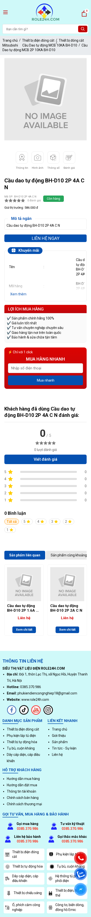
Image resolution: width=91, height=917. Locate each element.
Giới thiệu (59, 736)
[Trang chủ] (45, 21)
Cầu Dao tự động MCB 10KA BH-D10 (49, 45)
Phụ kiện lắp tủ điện (21, 736)
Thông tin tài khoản (21, 791)
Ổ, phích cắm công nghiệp (26, 907)
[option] (45, 99)
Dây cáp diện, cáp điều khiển (25, 878)
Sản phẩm (60, 742)
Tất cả (12, 522)
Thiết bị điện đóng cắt (38, 40)
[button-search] (82, 29)
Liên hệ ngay (45, 238)
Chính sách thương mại (24, 804)
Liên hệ (57, 755)
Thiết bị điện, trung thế (69, 893)
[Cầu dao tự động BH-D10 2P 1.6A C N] (24, 584)
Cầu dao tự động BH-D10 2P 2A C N (66, 608)
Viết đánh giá (45, 459)
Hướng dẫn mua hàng (23, 779)
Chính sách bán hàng (23, 798)
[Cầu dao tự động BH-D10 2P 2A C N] (67, 584)
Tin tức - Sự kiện (64, 748)
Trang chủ (10, 40)
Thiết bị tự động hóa (22, 742)
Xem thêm (18, 294)
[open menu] (5, 12)
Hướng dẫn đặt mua (22, 785)
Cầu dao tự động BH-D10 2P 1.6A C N (23, 608)
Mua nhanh (45, 380)
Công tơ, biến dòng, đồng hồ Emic (69, 907)
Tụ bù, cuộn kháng (21, 748)
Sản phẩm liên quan (24, 555)
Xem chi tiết (24, 629)
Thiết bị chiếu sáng (28, 893)
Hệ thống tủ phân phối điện (68, 878)
